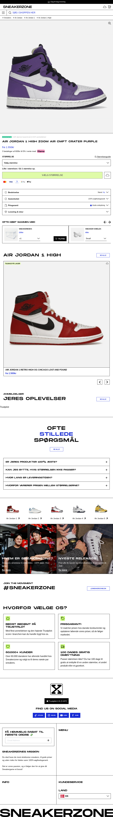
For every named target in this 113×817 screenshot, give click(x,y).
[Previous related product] (105, 222)
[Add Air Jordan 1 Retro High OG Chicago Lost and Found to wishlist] (107, 263)
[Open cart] (109, 7)
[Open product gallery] (56, 76)
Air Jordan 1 (30, 18)
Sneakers (7, 18)
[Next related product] (109, 222)
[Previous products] (99, 382)
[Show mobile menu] (3, 12)
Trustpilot (4, 407)
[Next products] (107, 382)
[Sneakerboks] (11, 234)
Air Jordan (18, 18)
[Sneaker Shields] (77, 234)
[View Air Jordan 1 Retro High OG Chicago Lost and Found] (56, 314)
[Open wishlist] (104, 7)
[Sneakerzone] (56, 689)
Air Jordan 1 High (44, 18)
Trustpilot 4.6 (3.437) (58, 701)
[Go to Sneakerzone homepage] (16, 7)
